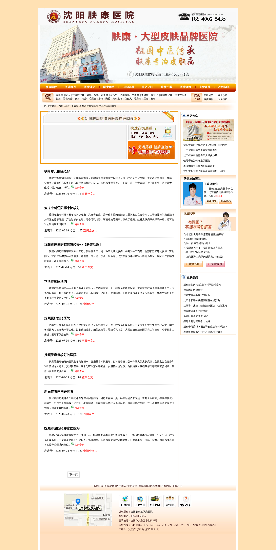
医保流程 (223, 99)
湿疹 (67, 95)
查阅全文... (89, 193)
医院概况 (70, 87)
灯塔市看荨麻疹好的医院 (196, 295)
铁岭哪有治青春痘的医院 (196, 160)
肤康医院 (51, 87)
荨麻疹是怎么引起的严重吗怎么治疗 (202, 331)
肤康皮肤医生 (192, 178)
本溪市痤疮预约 (55, 281)
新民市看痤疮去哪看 (58, 391)
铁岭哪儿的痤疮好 (57, 171)
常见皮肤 (147, 87)
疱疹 (84, 98)
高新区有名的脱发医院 (195, 316)
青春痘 (59, 95)
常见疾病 (192, 115)
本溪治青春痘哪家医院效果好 (199, 165)
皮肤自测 (128, 87)
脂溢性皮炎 (166, 95)
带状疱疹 (68, 98)
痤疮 (153, 98)
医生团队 (109, 87)
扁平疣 (154, 95)
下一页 (73, 474)
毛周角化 (125, 95)
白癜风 (128, 98)
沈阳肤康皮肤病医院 (142, 511)
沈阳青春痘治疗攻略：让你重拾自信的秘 (205, 144)
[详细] (218, 195)
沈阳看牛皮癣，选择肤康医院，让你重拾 (205, 305)
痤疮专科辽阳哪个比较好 (62, 208)
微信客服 (208, 99)
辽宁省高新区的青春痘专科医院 (200, 150)
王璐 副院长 (211, 183)
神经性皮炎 (181, 95)
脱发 (58, 98)
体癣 (89, 95)
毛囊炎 (92, 98)
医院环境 (185, 87)
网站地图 (155, 485)
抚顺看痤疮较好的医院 (60, 355)
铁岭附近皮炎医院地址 (195, 311)
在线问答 (224, 87)
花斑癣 (104, 95)
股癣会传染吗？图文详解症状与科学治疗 (205, 326)
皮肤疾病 (192, 277)
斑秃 (107, 98)
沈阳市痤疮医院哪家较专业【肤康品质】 (73, 244)
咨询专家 (79, 187)
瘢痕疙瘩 (117, 98)
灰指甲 (114, 95)
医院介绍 (110, 485)
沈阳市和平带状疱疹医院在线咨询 (201, 300)
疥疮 (100, 98)
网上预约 (223, 95)
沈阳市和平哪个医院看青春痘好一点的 (204, 171)
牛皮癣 (135, 95)
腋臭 (77, 98)
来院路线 (205, 87)
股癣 (96, 95)
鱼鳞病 (145, 95)
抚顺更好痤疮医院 (57, 318)
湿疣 (145, 98)
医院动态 (89, 87)
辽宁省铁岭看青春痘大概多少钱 (200, 155)
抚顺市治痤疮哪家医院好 (62, 428)
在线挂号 (177, 485)
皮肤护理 (166, 87)
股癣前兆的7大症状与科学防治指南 (202, 284)
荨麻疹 (137, 98)
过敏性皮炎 (78, 95)
